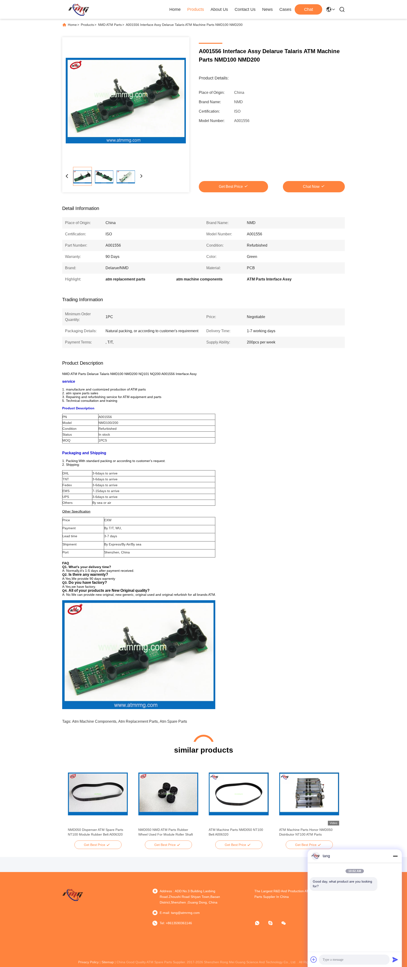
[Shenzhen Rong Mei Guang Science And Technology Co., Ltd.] (78, 9)
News (267, 9)
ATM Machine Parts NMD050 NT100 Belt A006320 (236, 832)
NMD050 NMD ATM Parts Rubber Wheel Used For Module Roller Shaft (165, 832)
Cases (285, 9)
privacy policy (88, 962)
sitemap (108, 962)
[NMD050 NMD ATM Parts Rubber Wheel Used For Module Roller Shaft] (168, 793)
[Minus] (395, 856)
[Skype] (274, 923)
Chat (308, 9)
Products (195, 9)
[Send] (395, 959)
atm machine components (94, 721)
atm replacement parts (138, 721)
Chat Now (311, 187)
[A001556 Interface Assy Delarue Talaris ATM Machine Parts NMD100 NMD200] (126, 101)
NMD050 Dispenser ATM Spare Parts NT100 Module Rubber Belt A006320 (95, 832)
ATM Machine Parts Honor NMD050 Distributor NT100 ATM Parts (306, 832)
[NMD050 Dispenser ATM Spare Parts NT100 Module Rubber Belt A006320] (98, 793)
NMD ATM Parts (110, 25)
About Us (219, 9)
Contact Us (245, 9)
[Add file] (313, 959)
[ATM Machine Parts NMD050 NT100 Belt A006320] (239, 793)
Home (175, 9)
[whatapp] (260, 923)
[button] (73, 802)
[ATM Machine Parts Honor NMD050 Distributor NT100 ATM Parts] (309, 793)
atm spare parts (173, 721)
